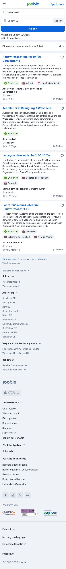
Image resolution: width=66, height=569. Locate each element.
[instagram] (13, 495)
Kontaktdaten (9, 423)
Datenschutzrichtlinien (14, 544)
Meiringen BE (8, 302)
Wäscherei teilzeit (11, 281)
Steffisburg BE (9, 328)
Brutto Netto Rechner (13, 479)
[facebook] (5, 495)
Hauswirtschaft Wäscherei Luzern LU (20, 349)
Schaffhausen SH (11, 311)
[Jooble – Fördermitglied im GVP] (50, 513)
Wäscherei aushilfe (11, 286)
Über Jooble (9, 408)
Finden (33, 28)
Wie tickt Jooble (11, 413)
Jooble (22, 562)
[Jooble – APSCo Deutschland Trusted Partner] (8, 513)
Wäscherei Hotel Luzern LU (15, 353)
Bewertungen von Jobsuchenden (20, 469)
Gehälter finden (10, 474)
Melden (59, 99)
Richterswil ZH (9, 332)
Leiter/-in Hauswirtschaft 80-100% (26, 155)
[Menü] (4, 4)
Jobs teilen (8, 451)
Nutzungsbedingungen (14, 537)
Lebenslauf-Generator (14, 484)
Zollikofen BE (9, 336)
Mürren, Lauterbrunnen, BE (15, 324)
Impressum (8, 553)
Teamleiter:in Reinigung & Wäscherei (27, 108)
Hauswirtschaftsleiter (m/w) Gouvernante (21, 58)
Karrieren (7, 428)
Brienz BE (7, 315)
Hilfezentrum (9, 432)
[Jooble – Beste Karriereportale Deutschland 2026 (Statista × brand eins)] (29, 513)
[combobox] (9, 529)
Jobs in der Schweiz (13, 437)
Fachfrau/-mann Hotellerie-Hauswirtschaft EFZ (21, 207)
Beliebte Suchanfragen (14, 270)
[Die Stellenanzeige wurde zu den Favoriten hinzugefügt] (62, 57)
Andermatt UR (9, 319)
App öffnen (57, 4)
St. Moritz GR (9, 298)
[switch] (61, 46)
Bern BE (6, 306)
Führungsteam (9, 418)
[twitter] (20, 495)
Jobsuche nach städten (14, 369)
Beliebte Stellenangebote (14, 365)
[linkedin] (28, 495)
